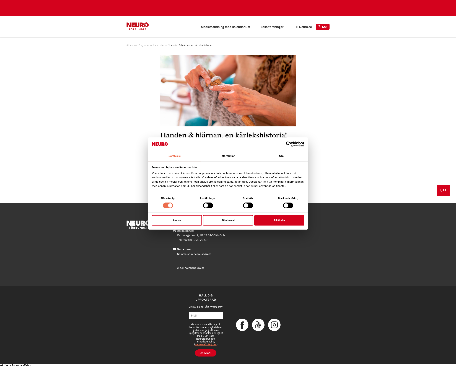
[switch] (208, 205)
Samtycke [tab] (175, 155)
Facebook (242, 325)
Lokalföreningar (272, 27)
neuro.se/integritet (206, 344)
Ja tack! (205, 353)
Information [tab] (228, 155)
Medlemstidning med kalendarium (225, 27)
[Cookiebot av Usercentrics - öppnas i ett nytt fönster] (288, 144)
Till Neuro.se (303, 27)
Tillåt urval (228, 220)
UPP (443, 190)
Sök (325, 27)
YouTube (258, 325)
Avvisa (177, 220)
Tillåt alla (279, 220)
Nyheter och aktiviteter (154, 45)
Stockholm (132, 45)
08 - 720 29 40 (198, 240)
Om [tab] (281, 155)
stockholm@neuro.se (190, 268)
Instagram (274, 325)
